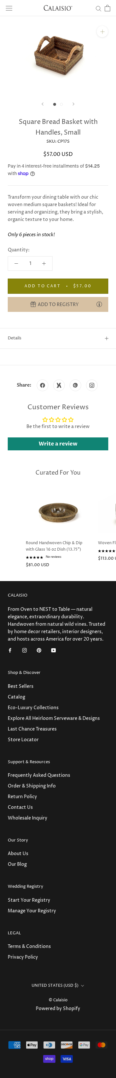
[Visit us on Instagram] (92, 385)
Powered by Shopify (58, 1009)
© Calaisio (58, 1000)
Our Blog (17, 864)
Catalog (16, 697)
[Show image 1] (54, 104)
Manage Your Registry (32, 911)
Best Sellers (21, 686)
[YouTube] (53, 650)
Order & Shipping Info (32, 786)
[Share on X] (59, 385)
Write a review (58, 443)
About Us (18, 854)
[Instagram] (24, 650)
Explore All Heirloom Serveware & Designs (54, 718)
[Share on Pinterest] (75, 385)
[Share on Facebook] (42, 385)
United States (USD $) (55, 985)
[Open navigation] (9, 8)
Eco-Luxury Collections (33, 708)
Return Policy (22, 797)
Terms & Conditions (29, 946)
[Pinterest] (39, 650)
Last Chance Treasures (32, 729)
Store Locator (23, 740)
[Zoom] (102, 31)
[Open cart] (107, 8)
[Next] (73, 104)
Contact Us (20, 807)
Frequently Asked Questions (39, 775)
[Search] (99, 8)
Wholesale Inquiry (27, 818)
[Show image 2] (61, 104)
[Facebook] (10, 650)
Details (14, 338)
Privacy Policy (23, 957)
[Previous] (43, 104)
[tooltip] (99, 304)
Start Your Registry (29, 900)
